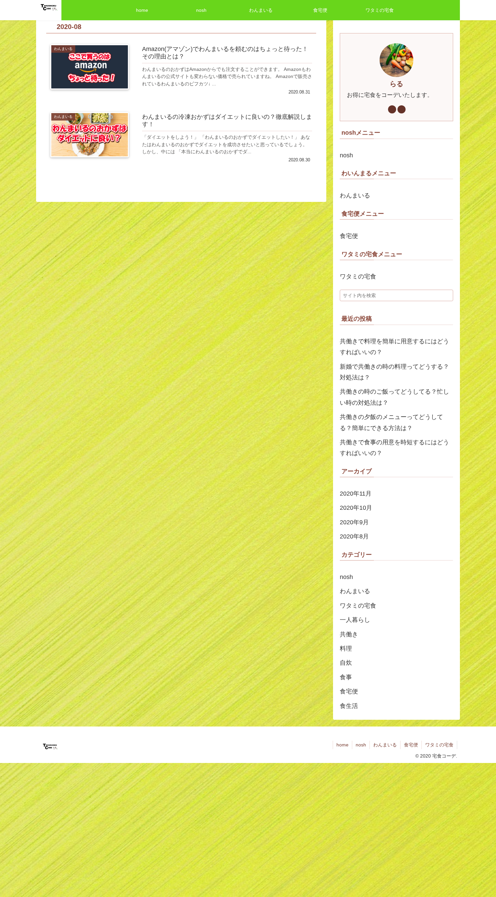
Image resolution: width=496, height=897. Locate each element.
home (342, 744)
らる (396, 83)
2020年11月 (355, 493)
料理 (346, 648)
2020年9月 (354, 522)
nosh (346, 155)
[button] (446, 297)
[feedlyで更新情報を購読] (392, 109)
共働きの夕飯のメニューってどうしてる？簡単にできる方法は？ (391, 422)
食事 (346, 677)
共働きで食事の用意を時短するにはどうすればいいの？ (394, 447)
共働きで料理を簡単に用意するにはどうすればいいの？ (394, 346)
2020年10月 (356, 507)
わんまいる (355, 195)
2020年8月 (354, 536)
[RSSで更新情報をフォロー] (401, 109)
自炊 (346, 662)
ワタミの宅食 (358, 276)
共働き (349, 634)
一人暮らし (355, 619)
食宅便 (349, 236)
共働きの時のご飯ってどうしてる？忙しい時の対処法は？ (394, 397)
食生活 (349, 706)
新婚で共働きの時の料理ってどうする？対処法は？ (394, 372)
